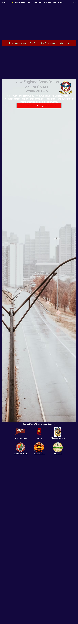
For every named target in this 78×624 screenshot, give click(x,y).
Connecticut (21, 438)
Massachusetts (58, 438)
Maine (39, 438)
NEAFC (4, 2)
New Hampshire (21, 453)
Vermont (58, 453)
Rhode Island (39, 453)
